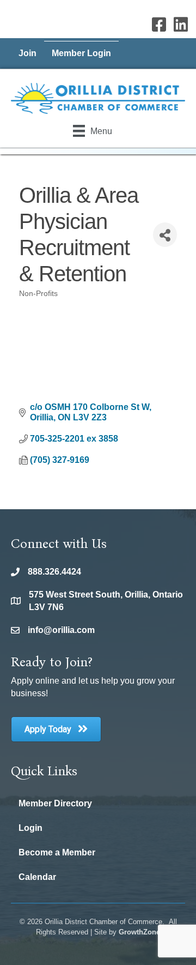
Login (30, 828)
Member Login (81, 53)
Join (27, 53)
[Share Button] (165, 234)
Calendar (37, 877)
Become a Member (57, 852)
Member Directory (55, 803)
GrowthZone (139, 932)
